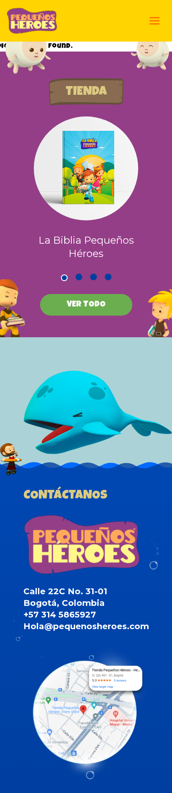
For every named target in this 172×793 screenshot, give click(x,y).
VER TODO (86, 305)
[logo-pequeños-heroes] (32, 21)
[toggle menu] (154, 20)
